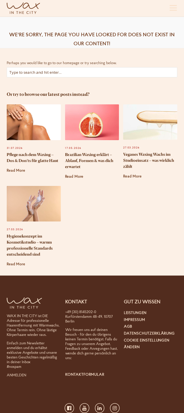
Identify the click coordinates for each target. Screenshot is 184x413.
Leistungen (135, 312)
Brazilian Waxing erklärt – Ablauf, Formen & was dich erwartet (89, 160)
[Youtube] (84, 408)
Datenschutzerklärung (149, 333)
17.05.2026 (73, 148)
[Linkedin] (100, 408)
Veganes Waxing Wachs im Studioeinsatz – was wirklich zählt (148, 160)
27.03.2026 (131, 147)
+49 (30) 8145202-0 (80, 311)
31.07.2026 (15, 148)
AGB (128, 326)
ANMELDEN (16, 375)
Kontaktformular (84, 374)
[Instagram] (115, 408)
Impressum (134, 319)
